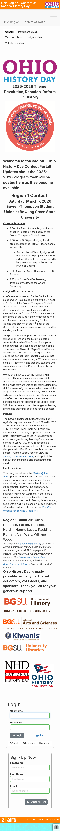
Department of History (15, 563)
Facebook (30, 743)
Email (13, 786)
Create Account (38, 802)
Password (16, 722)
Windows (45, 743)
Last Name (16, 774)
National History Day (29, 543)
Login (19, 735)
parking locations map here (18, 456)
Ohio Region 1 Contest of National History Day (26, 22)
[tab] (9, 32)
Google (15, 743)
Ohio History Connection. (32, 557)
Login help (39, 735)
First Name (17, 762)
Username (16, 710)
